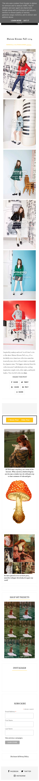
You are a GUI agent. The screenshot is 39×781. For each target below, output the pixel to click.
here (25, 373)
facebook (14, 771)
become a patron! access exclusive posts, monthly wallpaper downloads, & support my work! (18, 578)
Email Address (10, 712)
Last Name (9, 729)
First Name (9, 720)
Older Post (25, 420)
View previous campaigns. (14, 738)
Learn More (16, 21)
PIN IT (26, 387)
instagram (20, 776)
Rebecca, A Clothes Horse (16, 45)
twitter (27, 771)
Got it (26, 21)
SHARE (15, 382)
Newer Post (14, 420)
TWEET (26, 382)
